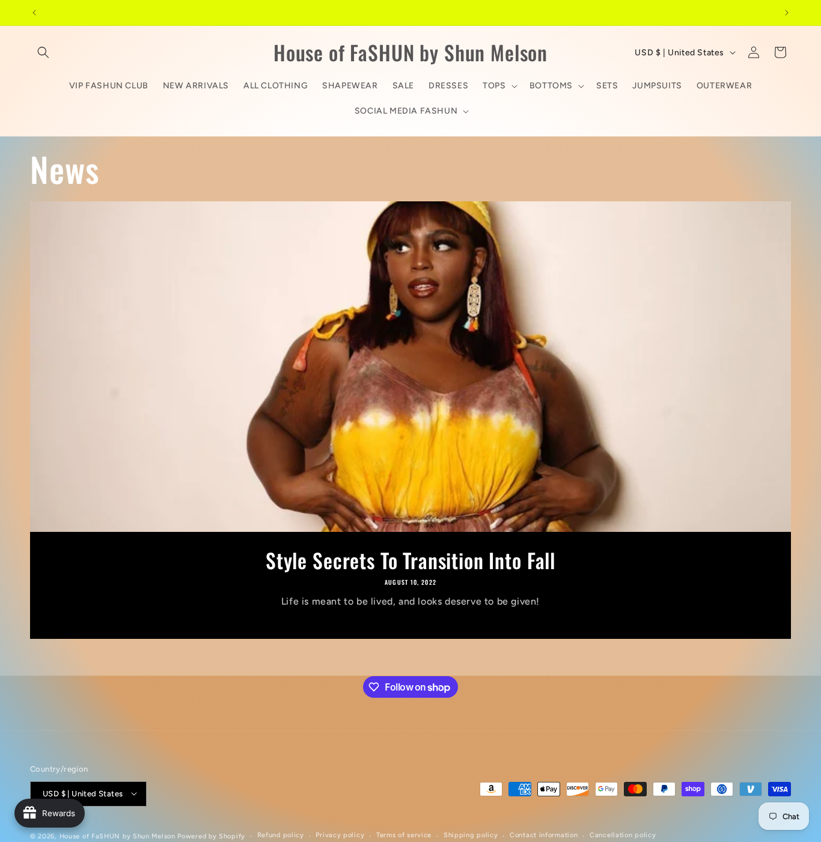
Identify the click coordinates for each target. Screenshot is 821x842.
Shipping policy (471, 835)
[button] (43, 52)
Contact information (544, 835)
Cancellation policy (623, 835)
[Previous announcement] (34, 12)
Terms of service (404, 835)
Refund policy (280, 835)
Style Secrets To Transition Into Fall (410, 560)
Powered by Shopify (211, 836)
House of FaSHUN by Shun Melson (117, 836)
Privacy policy (340, 835)
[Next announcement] (787, 12)
